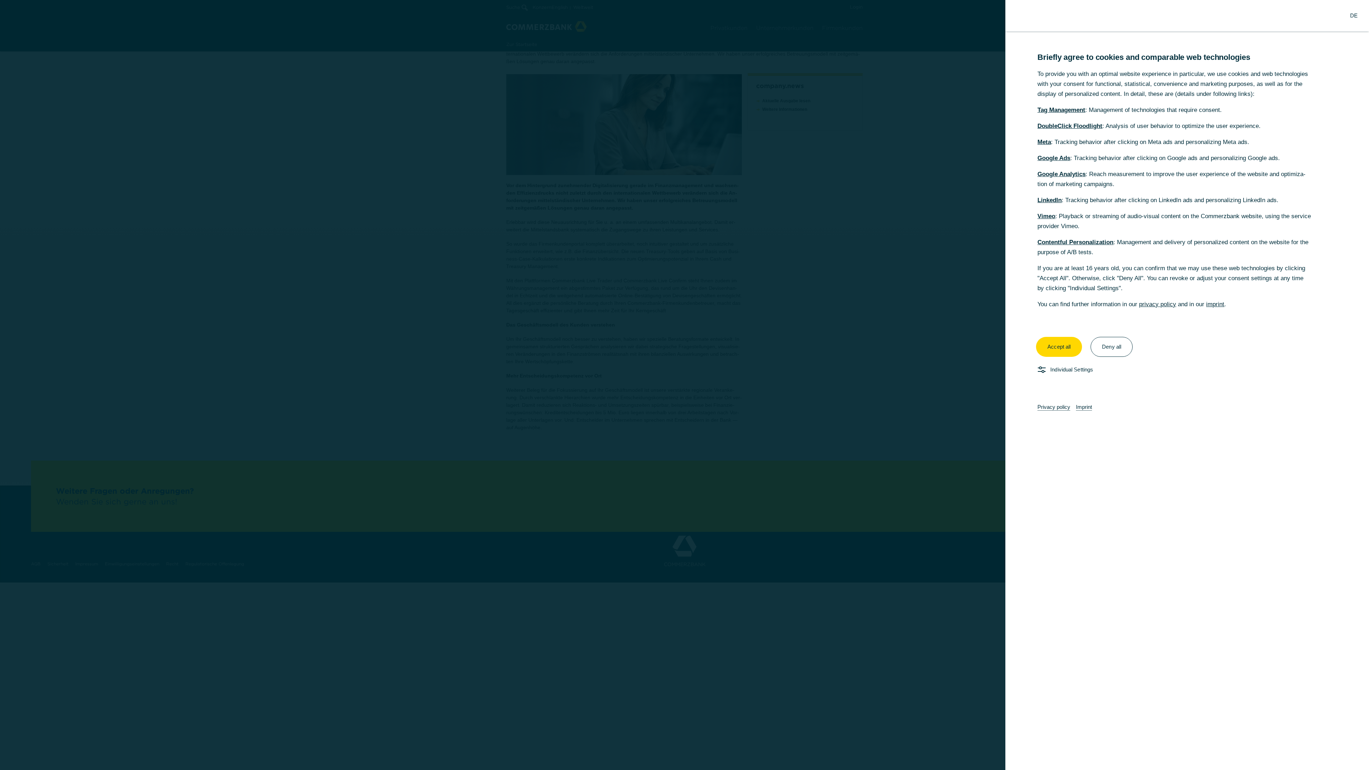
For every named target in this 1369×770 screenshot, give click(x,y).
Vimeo (1046, 216)
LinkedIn (1049, 200)
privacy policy (1157, 304)
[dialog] (684, 385)
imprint (1215, 304)
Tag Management (1061, 110)
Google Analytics (1061, 174)
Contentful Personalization (1075, 242)
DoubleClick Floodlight (1069, 126)
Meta (1044, 142)
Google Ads (1053, 158)
